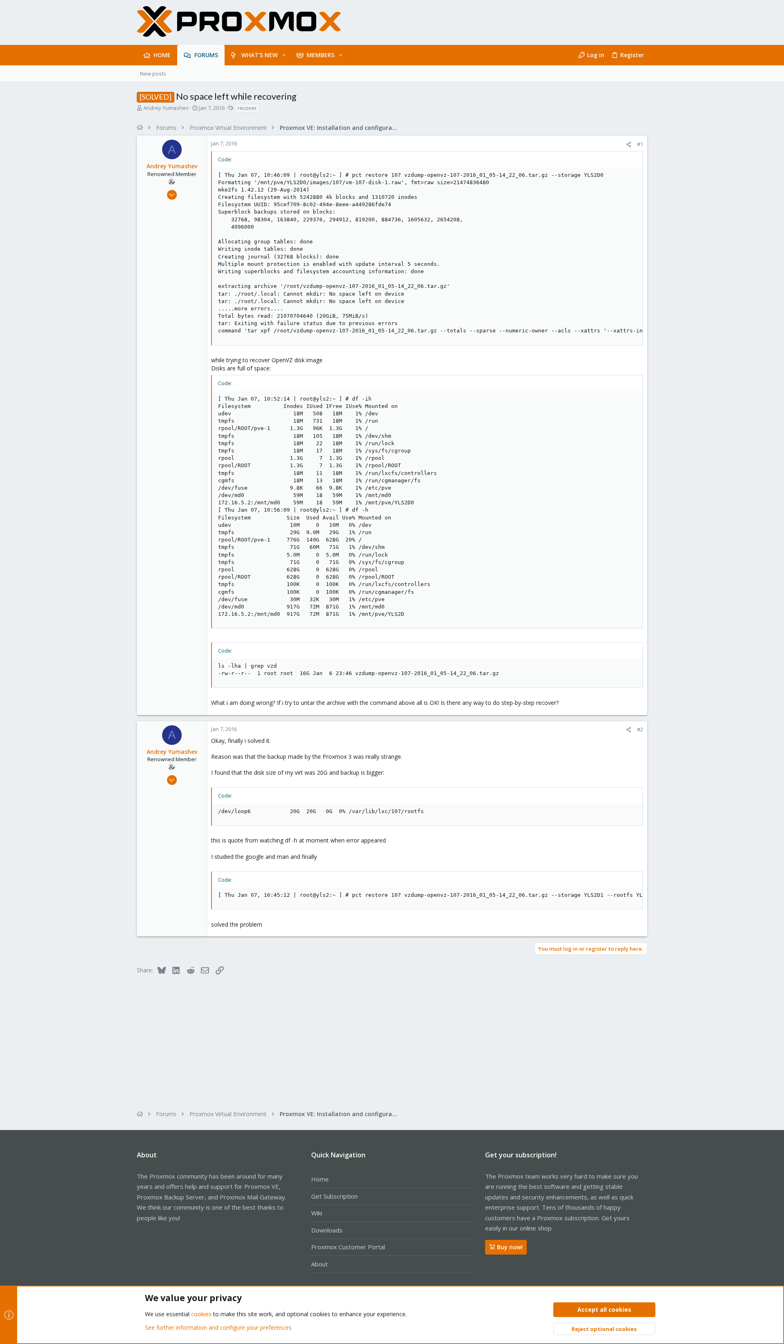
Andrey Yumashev (166, 107)
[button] (284, 55)
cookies (201, 1314)
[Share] (628, 144)
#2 (640, 729)
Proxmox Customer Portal (348, 1247)
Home (320, 1179)
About (319, 1264)
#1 (640, 144)
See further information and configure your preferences (218, 1327)
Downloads (327, 1230)
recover (247, 107)
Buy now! (510, 1247)
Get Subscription (334, 1196)
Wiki (316, 1213)
